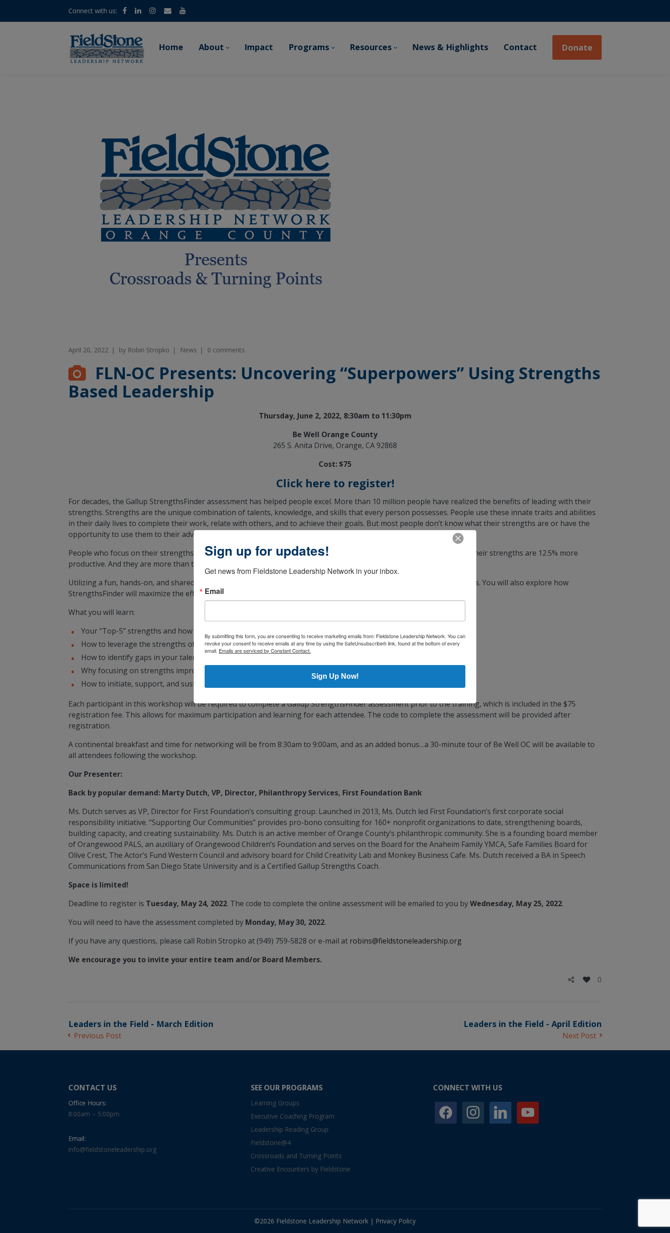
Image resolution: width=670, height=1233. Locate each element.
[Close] (458, 538)
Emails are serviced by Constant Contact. (265, 650)
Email (214, 591)
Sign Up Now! (335, 676)
